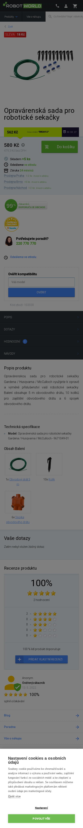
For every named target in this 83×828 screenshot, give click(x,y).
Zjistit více (14, 796)
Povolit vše (41, 818)
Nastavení (41, 807)
